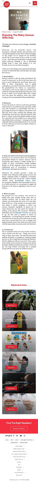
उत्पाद (6, 440)
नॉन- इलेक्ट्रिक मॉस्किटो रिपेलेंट (19, 454)
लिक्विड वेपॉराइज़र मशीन (18, 448)
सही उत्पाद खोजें (23, 442)
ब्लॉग (12, 440)
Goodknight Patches (21, 213)
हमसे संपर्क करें (14, 442)
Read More (11, 305)
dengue (7, 169)
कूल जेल (19, 462)
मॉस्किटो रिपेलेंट (19, 446)
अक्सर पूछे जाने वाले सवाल (27, 440)
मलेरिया (19, 470)
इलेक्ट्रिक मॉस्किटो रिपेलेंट (19, 451)
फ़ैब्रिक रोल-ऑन (19, 459)
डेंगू (19, 464)
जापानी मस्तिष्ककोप (18, 472)
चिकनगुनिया (19, 467)
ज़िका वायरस (19, 475)
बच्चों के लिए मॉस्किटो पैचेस (19, 456)
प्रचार (16, 440)
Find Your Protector (19, 428)
